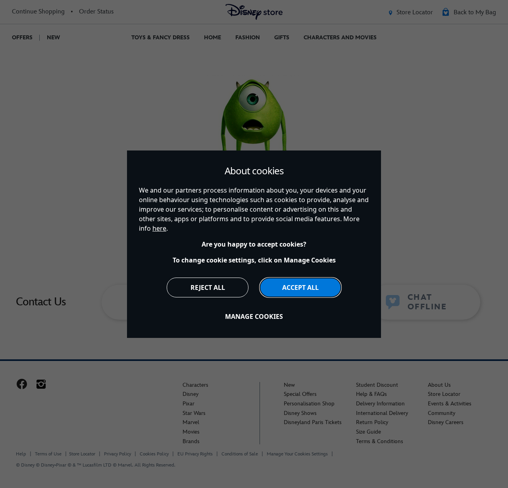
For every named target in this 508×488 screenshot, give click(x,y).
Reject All (207, 287)
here (159, 228)
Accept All (300, 287)
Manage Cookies (254, 316)
